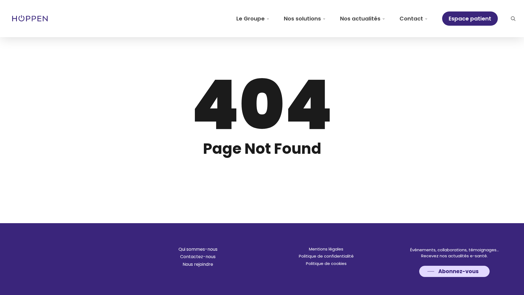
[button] (198, 249)
